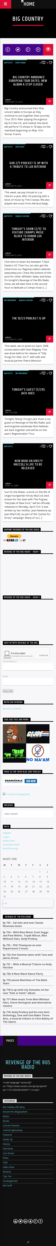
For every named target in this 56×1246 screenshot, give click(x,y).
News (6, 1157)
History (19, 146)
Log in (6, 836)
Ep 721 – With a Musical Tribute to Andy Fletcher (27, 966)
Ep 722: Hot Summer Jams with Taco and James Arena (28, 956)
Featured (20, 62)
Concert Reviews (11, 1125)
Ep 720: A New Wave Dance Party (23, 973)
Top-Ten (7, 1176)
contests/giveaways (13, 1130)
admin (8, 99)
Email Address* (10, 661)
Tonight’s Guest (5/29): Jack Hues (29, 391)
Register (7, 832)
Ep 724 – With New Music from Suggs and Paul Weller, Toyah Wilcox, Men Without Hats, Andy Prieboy (25, 935)
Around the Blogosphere (15, 1111)
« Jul (5, 903)
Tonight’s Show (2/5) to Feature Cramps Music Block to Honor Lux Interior (29, 234)
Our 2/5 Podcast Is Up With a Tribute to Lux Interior (28, 164)
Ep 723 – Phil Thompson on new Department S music (22, 947)
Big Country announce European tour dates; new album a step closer (28, 81)
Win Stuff (7, 1185)
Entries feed (9, 840)
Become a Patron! (12, 708)
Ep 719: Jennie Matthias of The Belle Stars (25, 982)
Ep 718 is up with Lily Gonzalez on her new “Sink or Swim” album (26, 991)
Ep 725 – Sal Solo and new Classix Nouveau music (23, 924)
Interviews (10, 300)
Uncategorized (10, 1180)
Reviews (7, 1171)
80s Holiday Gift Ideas (14, 1107)
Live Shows (8, 1153)
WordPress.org (10, 848)
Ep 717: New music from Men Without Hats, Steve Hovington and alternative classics (27, 1002)
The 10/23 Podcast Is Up (29, 318)
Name (5, 676)
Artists (8, 62)
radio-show (22, 216)
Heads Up (8, 1139)
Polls (5, 1162)
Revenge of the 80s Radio (18, 917)
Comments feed (11, 844)
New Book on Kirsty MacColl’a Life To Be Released (28, 464)
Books (6, 1120)
